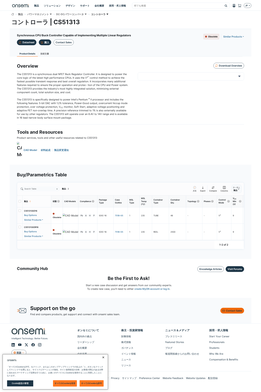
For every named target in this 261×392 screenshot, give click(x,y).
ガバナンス (127, 347)
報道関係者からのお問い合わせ (182, 353)
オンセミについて (88, 330)
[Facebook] (33, 345)
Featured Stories (174, 342)
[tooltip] (202, 188)
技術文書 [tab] (44, 53)
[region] (55, 372)
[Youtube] (20, 345)
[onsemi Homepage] (21, 6)
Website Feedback (173, 378)
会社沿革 (82, 353)
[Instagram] (39, 345)
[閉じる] (103, 357)
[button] (226, 6)
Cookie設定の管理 (20, 383)
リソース (126, 365)
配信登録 (213, 378)
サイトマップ (129, 378)
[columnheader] (37, 201)
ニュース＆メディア (177, 330)
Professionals (216, 342)
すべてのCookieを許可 (91, 383)
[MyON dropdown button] (235, 5)
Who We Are (216, 353)
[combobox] (177, 6)
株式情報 (126, 342)
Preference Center (149, 378)
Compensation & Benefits (223, 359)
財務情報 (126, 336)
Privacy (115, 378)
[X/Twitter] (27, 345)
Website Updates (195, 378)
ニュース (126, 359)
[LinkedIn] (13, 345)
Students (214, 347)
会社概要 (82, 347)
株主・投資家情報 (132, 330)
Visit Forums (235, 269)
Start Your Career (219, 336)
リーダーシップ (85, 342)
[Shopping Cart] (241, 5)
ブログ (168, 347)
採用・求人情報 (218, 330)
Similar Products (232, 36)
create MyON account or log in (152, 288)
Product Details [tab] (27, 53)
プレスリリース (173, 336)
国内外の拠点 (84, 336)
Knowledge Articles (210, 269)
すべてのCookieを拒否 (65, 383)
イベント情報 (128, 353)
